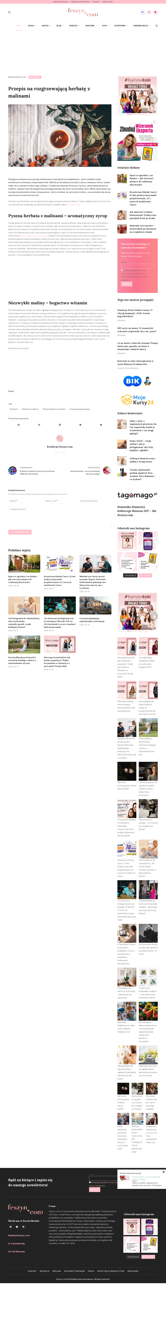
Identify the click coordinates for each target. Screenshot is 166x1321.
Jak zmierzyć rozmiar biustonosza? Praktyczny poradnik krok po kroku (143, 215)
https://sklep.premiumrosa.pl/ (34, 235)
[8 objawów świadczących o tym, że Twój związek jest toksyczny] (152, 1119)
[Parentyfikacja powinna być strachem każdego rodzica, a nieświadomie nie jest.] (24, 644)
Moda (31, 25)
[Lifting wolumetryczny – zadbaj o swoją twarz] (122, 461)
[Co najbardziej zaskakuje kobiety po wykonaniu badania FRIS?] (148, 646)
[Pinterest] (149, 12)
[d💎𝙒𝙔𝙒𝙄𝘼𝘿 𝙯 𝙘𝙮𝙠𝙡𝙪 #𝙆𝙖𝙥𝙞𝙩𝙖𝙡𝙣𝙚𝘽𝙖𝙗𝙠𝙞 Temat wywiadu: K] (127, 541)
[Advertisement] (83, 49)
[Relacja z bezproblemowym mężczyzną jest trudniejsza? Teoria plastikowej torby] (137, 1119)
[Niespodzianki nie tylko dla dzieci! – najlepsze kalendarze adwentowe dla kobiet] (126, 1054)
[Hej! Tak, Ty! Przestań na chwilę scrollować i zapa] (148, 541)
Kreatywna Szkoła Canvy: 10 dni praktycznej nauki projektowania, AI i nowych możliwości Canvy (143, 198)
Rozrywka (119, 25)
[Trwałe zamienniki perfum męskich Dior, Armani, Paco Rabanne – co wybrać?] (122, 473)
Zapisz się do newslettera (110, 1271)
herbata (14, 409)
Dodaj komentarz (18, 509)
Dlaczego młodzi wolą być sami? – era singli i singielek (151, 1102)
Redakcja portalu (60, 2)
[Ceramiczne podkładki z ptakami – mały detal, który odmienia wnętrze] (148, 977)
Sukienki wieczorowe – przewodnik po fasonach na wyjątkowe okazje (143, 228)
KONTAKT (32, 1271)
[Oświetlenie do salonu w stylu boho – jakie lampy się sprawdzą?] (126, 977)
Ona (18, 25)
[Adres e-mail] (101, 425)
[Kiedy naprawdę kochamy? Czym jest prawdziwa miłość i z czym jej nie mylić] (123, 1119)
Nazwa (13, 501)
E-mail (123, 262)
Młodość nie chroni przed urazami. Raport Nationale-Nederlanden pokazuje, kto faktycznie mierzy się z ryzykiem (92, 582)
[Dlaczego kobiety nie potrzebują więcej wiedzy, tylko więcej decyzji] (126, 690)
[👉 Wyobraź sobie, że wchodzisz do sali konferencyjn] (148, 561)
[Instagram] (155, 12)
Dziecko (73, 25)
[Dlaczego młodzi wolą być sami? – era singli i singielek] (152, 1088)
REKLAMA (56, 1271)
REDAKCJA (44, 1271)
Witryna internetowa (89, 501)
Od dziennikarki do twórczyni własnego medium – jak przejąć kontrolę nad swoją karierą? (148, 907)
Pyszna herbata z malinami (54, 409)
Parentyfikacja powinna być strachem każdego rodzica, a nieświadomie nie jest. (22, 660)
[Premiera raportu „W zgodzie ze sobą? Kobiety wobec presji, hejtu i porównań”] (148, 771)
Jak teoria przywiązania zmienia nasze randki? (126, 785)
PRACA (91, 1271)
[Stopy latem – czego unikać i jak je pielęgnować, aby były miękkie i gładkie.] (122, 444)
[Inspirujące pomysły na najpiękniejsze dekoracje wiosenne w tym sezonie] (148, 1054)
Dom (104, 25)
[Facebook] (142, 12)
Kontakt (96, 2)
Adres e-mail (51, 501)
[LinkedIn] (60, 425)
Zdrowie (89, 25)
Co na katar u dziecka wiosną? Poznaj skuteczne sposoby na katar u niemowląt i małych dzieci (137, 346)
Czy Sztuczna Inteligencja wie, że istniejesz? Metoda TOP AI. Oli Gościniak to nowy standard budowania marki (126, 910)
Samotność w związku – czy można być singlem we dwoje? (137, 1102)
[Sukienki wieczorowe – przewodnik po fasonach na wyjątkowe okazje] (122, 229)
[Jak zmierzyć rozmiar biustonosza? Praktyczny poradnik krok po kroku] (122, 215)
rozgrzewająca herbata (80, 409)
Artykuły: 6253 (59, 452)
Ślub (58, 25)
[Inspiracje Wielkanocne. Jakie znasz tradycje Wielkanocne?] (126, 1011)
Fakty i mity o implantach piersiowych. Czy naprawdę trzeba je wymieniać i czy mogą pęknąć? (143, 427)
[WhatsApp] (80, 425)
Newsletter (108, 2)
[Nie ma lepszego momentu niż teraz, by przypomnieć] (127, 561)
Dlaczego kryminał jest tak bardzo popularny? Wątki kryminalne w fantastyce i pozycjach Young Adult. (125, 667)
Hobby (32, 77)
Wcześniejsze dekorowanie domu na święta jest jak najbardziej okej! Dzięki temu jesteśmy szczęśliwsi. (148, 1032)
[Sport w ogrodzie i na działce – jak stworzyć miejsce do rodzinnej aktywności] (24, 564)
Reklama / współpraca (80, 2)
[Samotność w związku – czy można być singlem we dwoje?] (148, 808)
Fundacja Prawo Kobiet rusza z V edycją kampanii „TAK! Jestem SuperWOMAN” (135, 313)
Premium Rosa (73, 204)
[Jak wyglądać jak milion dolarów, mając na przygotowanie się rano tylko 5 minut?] (148, 690)
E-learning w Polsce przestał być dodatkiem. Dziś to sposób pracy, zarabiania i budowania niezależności (126, 954)
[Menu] (9, 12)
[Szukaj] (157, 26)
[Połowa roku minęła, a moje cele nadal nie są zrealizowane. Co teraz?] (148, 933)
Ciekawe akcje (140, 25)
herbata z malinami (30, 409)
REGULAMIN (132, 1271)
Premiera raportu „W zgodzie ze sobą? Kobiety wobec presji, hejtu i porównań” (148, 788)
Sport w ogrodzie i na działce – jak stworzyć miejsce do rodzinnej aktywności (23, 579)
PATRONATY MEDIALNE (74, 1271)
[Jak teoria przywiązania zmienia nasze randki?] (126, 771)
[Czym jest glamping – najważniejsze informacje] (95, 605)
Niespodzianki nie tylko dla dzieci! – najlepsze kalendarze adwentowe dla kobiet (126, 1072)
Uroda (45, 25)
